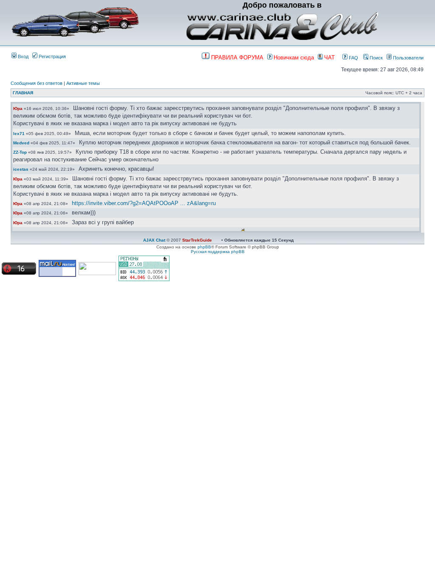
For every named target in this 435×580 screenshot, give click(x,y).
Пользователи (408, 57)
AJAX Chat (154, 240)
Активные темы (83, 83)
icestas (20, 169)
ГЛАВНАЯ (23, 92)
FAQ (352, 57)
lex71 (19, 133)
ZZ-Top (20, 152)
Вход (22, 56)
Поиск (375, 57)
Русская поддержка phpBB (218, 251)
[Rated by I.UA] (97, 273)
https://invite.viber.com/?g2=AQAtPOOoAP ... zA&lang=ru (144, 203)
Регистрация (51, 56)
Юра (18, 108)
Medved (21, 143)
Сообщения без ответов (36, 83)
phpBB (204, 247)
